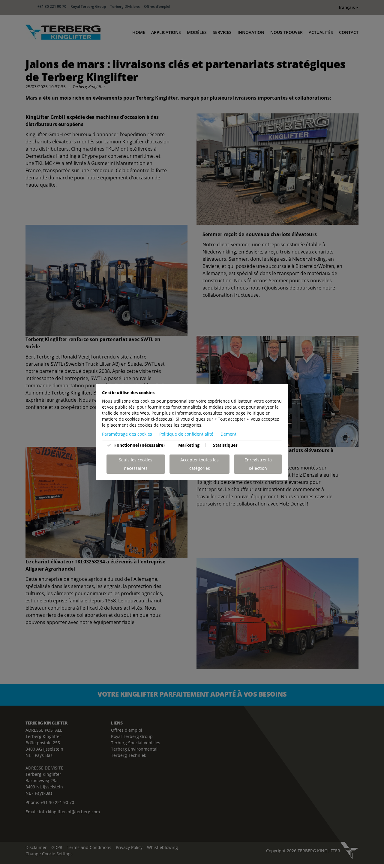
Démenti (229, 434)
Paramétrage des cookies (127, 434)
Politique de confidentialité (186, 434)
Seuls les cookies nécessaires (135, 464)
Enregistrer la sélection (258, 464)
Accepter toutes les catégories (199, 464)
